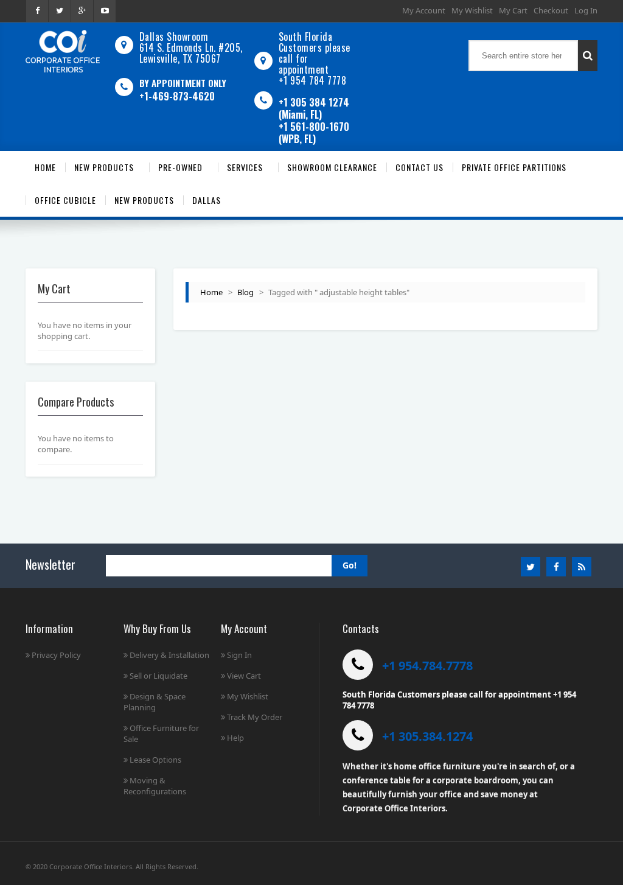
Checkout (551, 10)
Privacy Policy (56, 654)
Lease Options (155, 759)
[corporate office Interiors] (63, 51)
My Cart (513, 10)
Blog (245, 292)
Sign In (239, 654)
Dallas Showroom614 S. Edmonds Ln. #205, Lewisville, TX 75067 (191, 47)
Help (235, 737)
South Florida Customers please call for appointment (314, 53)
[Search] (587, 55)
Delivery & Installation (169, 654)
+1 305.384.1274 (427, 736)
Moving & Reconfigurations (155, 786)
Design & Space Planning (155, 702)
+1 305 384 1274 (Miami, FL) (314, 108)
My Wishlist (472, 10)
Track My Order (254, 717)
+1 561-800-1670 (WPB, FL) (314, 132)
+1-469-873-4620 (177, 96)
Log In (585, 10)
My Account (423, 10)
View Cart (244, 675)
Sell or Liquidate (158, 675)
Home (211, 292)
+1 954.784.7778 (427, 665)
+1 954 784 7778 (313, 80)
